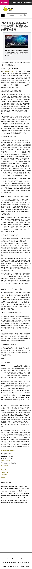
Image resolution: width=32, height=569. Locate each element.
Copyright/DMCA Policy (10, 566)
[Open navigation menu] (3, 15)
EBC (5, 297)
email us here (5, 461)
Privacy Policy (24, 566)
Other (3, 477)
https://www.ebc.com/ (8, 450)
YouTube (4, 474)
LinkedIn (4, 470)
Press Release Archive (19, 559)
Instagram (4, 472)
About (8, 559)
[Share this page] (29, 15)
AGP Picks (4, 2)
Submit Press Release (9, 562)
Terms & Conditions (24, 562)
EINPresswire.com (7, 71)
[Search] (21, 15)
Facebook (4, 465)
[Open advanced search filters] (25, 15)
